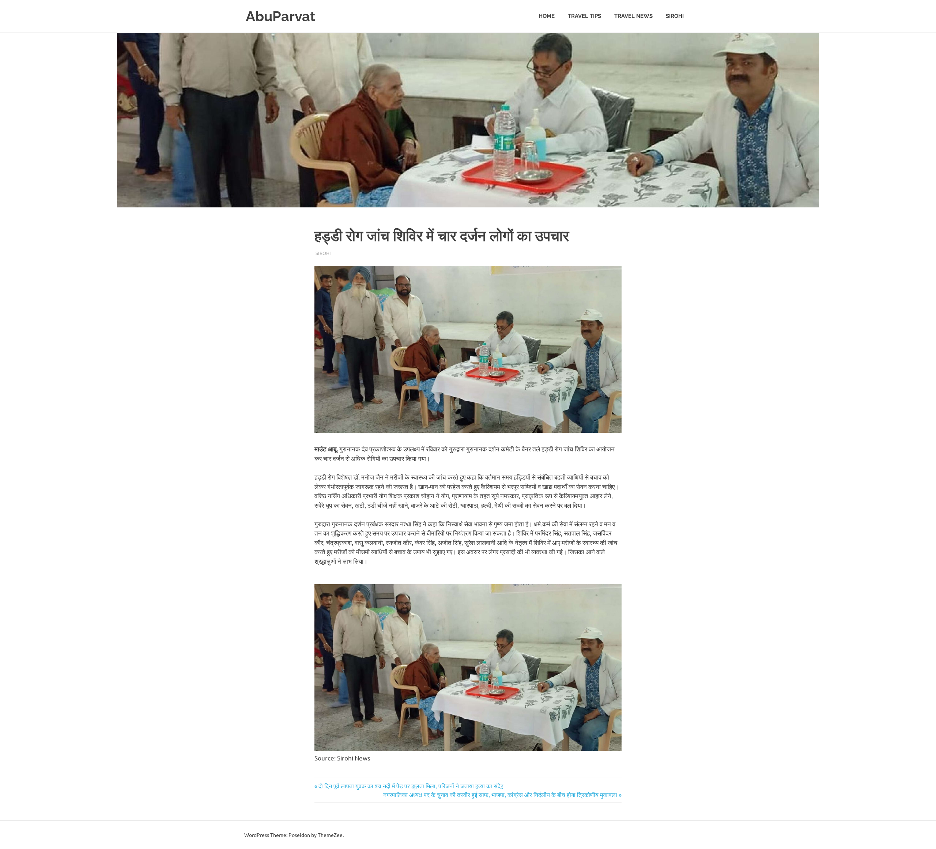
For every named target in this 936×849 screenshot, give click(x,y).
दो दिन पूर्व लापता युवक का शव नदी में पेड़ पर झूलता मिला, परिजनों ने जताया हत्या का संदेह (410, 785)
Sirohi (675, 16)
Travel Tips (584, 16)
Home (547, 16)
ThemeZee (330, 834)
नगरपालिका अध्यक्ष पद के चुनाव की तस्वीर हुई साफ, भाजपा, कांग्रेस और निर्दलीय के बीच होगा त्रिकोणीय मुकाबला (500, 794)
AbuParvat (281, 16)
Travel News (633, 16)
